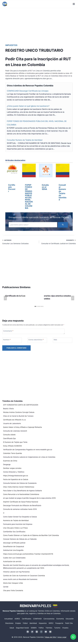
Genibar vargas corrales (12, 468)
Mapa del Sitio (50, 637)
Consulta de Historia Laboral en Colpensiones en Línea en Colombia (29, 457)
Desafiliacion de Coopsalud (13, 546)
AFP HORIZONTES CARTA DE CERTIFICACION (20, 405)
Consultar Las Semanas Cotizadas (15, 241)
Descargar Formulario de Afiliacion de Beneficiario (22, 505)
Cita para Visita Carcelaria (13, 590)
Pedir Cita (69, 623)
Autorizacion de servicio (12, 561)
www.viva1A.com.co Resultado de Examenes (20, 579)
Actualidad (8, 619)
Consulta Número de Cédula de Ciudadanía (20, 483)
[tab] (35, 306)
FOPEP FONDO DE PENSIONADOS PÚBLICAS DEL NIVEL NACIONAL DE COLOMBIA (29, 196)
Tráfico (41, 628)
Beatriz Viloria (8, 409)
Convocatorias (48, 619)
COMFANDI (37, 619)
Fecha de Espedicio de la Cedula (15, 479)
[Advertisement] (39, 24)
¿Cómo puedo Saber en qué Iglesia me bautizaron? (28, 106)
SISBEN (34, 628)
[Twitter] (32, 631)
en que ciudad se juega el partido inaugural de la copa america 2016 (29, 498)
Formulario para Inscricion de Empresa (17, 524)
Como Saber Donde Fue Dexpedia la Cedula (20, 517)
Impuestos (11, 45)
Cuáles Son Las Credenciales (14, 558)
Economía (60, 619)
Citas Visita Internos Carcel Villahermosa (18, 487)
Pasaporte (59, 623)
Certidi (5, 587)
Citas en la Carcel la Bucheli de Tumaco (18, 416)
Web (55, 340)
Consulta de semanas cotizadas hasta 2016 (20, 509)
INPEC (51, 623)
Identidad (33, 623)
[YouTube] (45, 631)
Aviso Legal (62, 637)
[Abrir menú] (74, 4)
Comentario (8, 331)
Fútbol (25, 623)
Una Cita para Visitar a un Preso (15, 528)
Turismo (57, 628)
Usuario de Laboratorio (12, 423)
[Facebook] (27, 631)
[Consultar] (62, 171)
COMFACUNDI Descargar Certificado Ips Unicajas (27, 91)
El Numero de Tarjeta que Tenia (15, 442)
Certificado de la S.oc (15, 296)
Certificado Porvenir (11, 188)
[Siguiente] (72, 298)
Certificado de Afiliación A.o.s (14, 420)
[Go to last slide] (5, 298)
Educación (70, 619)
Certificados (26, 619)
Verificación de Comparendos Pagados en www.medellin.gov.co (27, 450)
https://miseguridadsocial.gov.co (15, 476)
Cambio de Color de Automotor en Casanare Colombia (24, 576)
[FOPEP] (29, 171)
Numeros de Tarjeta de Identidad (16, 520)
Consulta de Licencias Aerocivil (15, 431)
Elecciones (9, 623)
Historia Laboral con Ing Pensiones (16, 572)
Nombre (7, 340)
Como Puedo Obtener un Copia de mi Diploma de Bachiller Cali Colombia (31, 535)
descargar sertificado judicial (14, 543)
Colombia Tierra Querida (12, 453)
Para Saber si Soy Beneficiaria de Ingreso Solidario (22, 491)
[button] (73, 637)
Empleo (18, 623)
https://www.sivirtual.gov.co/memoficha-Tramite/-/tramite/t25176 (28, 554)
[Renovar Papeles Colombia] (4, 4)
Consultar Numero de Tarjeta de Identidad (24, 140)
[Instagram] (36, 631)
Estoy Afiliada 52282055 (12, 446)
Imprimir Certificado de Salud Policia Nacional (20, 502)
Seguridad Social (22, 628)
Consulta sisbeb (9, 435)
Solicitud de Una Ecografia (13, 550)
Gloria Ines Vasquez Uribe (13, 583)
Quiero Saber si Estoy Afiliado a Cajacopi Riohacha (22, 427)
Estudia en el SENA (45, 187)
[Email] (50, 631)
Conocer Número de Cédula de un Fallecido (20, 539)
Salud (12, 628)
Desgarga (6, 464)
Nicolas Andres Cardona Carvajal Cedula (18, 412)
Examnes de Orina (10, 461)
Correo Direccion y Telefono (13, 472)
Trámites (49, 628)
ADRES (17, 619)
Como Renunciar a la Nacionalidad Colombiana (21, 494)
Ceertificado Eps (9, 438)
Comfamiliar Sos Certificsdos (14, 532)
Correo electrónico (36, 340)
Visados (65, 628)
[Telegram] (41, 631)
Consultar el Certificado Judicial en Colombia (58, 241)
